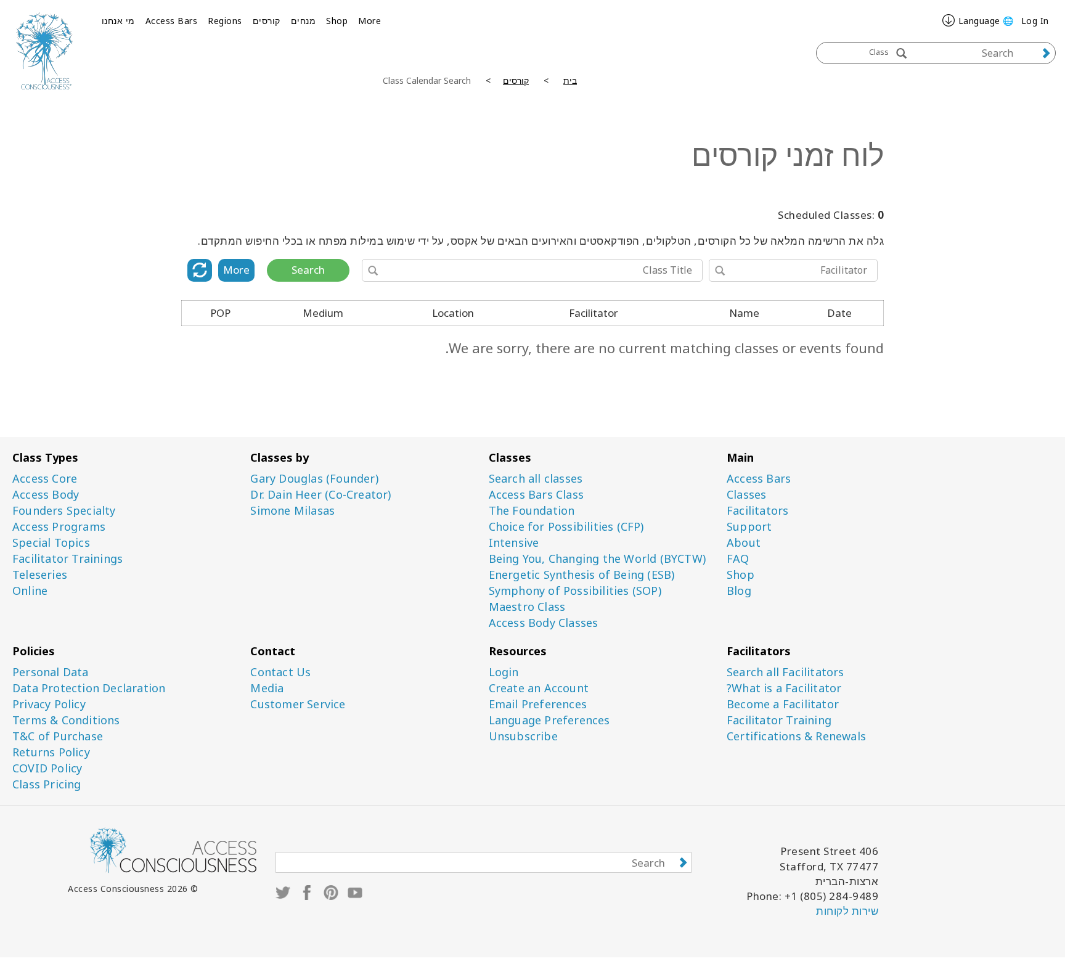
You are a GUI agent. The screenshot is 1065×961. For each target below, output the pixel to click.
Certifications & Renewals (796, 736)
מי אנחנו (118, 21)
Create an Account (539, 688)
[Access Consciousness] (44, 50)
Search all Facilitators (785, 672)
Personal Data (50, 672)
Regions (225, 21)
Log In (1035, 21)
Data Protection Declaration (88, 688)
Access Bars (171, 21)
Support (749, 526)
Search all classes (536, 478)
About (744, 542)
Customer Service (297, 704)
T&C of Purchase (57, 736)
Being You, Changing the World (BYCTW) (597, 558)
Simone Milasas (292, 510)
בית (570, 80)
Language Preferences (549, 720)
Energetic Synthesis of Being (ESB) (582, 574)
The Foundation (532, 510)
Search (308, 270)
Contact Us (280, 672)
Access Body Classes (543, 622)
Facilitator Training (779, 720)
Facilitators (757, 510)
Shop (337, 21)
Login (504, 672)
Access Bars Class (536, 494)
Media (267, 688)
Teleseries (39, 574)
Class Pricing (46, 784)
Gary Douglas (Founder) (314, 478)
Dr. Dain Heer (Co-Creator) (320, 494)
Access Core (44, 478)
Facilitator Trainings (67, 558)
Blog (739, 590)
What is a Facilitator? (784, 688)
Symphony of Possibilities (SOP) (575, 590)
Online (29, 590)
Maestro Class (527, 606)
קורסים (266, 21)
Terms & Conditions (66, 720)
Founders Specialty (64, 510)
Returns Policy (51, 752)
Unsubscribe (523, 736)
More (369, 21)
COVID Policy (47, 768)
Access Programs (58, 526)
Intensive (514, 542)
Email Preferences (538, 704)
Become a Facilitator (783, 704)
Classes (746, 494)
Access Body (45, 494)
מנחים (303, 21)
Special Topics (51, 542)
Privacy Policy (49, 704)
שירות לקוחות (847, 911)
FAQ (738, 558)
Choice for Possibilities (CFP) (566, 526)
